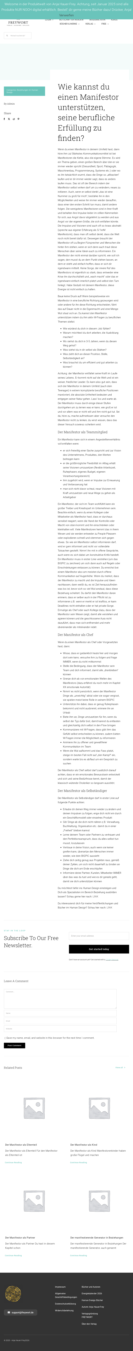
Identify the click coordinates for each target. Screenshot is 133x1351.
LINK (95, 896)
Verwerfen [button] (66, 15)
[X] (9, 119)
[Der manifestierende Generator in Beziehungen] (99, 1201)
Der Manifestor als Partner (20, 1237)
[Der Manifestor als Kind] (99, 1108)
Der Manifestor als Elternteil (21, 1144)
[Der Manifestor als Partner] (34, 1201)
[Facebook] (4, 119)
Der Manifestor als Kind (83, 1144)
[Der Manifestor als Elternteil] (34, 1108)
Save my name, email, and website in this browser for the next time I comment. (50, 1037)
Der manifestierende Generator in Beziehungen (96, 1237)
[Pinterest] (18, 119)
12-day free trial (112, 960)
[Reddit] (13, 119)
